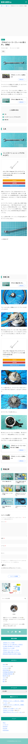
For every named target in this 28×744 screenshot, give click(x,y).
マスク (4, 677)
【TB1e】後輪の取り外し (17, 99)
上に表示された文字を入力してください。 (11, 568)
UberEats (5, 726)
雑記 (4, 681)
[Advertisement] (14, 21)
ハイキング (5, 668)
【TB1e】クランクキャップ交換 (11, 650)
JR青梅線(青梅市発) (8, 674)
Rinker (8, 177)
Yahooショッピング (14, 185)
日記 (4, 679)
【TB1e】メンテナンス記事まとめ (18, 75)
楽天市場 (14, 183)
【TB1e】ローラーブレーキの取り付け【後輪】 (18, 446)
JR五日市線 (6, 670)
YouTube (5, 728)
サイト (2, 553)
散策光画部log (6, 2)
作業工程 (6, 119)
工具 (5, 114)
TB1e (4, 664)
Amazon (14, 180)
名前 (3, 538)
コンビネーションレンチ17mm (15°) (12, 116)
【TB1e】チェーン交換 (8, 648)
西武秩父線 (5, 675)
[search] (25, 598)
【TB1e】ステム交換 (8, 708)
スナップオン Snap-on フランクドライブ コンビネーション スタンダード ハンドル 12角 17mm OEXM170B (14, 173)
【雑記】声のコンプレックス (10, 712)
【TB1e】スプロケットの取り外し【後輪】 (13, 701)
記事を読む (21, 79)
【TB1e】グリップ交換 (8, 642)
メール (3, 545)
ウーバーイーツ (6, 666)
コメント (3, 521)
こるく (5, 702)
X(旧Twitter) (6, 730)
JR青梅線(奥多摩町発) (8, 672)
